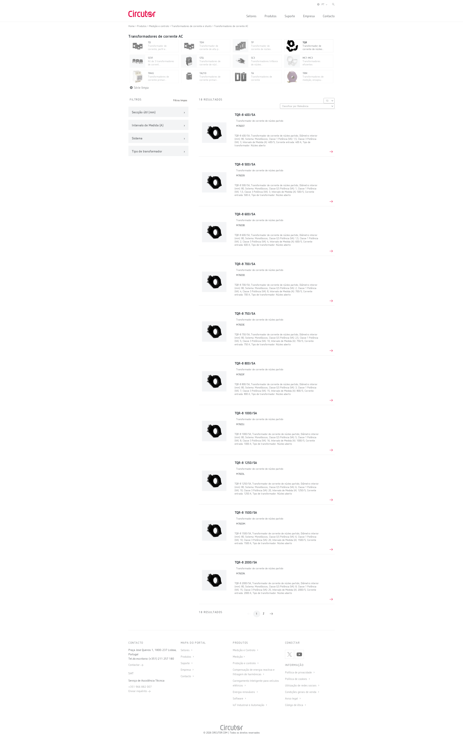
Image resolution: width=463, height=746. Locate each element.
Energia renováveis (244, 692)
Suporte (290, 16)
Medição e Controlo (244, 650)
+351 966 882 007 (140, 687)
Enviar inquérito (138, 691)
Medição (238, 656)
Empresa (309, 16)
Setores (251, 16)
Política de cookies (296, 679)
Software (238, 698)
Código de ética (294, 705)
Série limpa (141, 87)
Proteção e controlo (244, 663)
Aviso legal (292, 698)
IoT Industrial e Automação (249, 705)
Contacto (329, 16)
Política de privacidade (299, 672)
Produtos (271, 16)
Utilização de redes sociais (301, 685)
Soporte (185, 663)
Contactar (134, 665)
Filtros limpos (180, 100)
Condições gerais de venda (301, 692)
